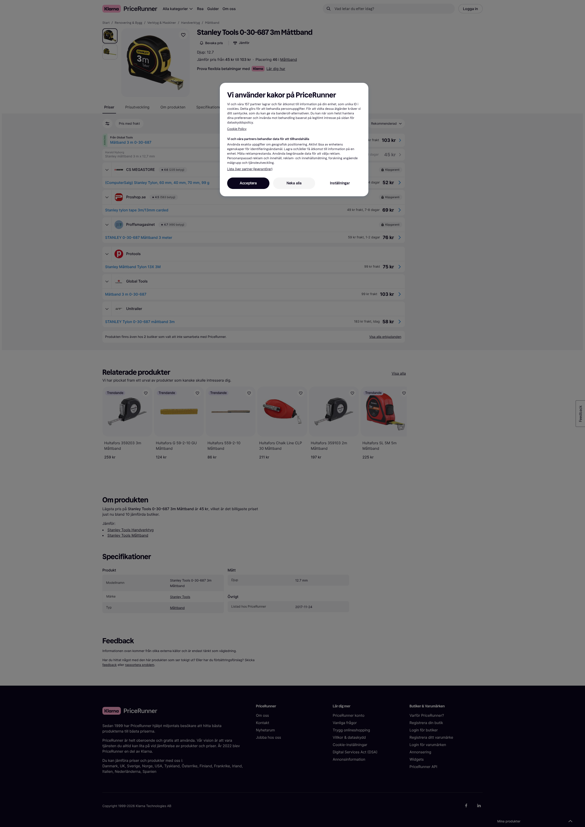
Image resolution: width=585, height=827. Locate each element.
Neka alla (294, 183)
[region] (294, 139)
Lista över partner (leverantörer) (249, 169)
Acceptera (248, 183)
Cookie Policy (237, 129)
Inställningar (340, 183)
